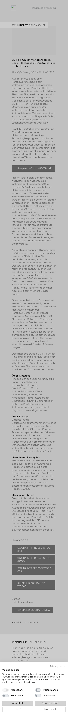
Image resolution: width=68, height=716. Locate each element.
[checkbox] (5, 690)
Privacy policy (58, 666)
